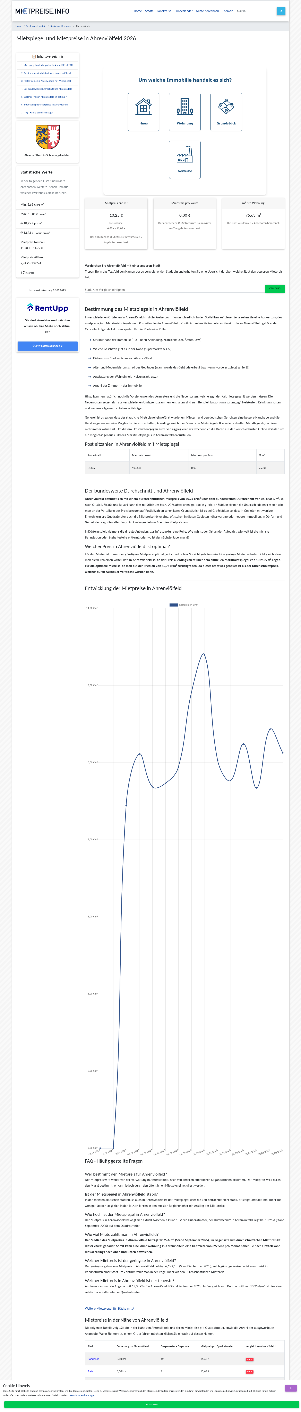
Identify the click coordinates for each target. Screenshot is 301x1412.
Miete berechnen (207, 11)
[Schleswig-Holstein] (47, 137)
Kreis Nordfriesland (61, 26)
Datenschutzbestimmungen (81, 1395)
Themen (227, 11)
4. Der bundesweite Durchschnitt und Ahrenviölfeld (46, 89)
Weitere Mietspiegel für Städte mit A (109, 1308)
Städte (149, 11)
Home (138, 11)
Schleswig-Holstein (36, 26)
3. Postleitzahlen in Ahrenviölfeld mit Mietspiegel (46, 81)
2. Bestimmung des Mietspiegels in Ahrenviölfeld (46, 73)
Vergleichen (275, 288)
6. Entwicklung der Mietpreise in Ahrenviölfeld (44, 105)
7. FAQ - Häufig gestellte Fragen (37, 113)
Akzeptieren (151, 1404)
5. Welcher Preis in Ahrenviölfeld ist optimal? (44, 97)
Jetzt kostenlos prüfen (48, 346)
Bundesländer (183, 11)
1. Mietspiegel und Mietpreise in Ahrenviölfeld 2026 (47, 65)
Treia (90, 1371)
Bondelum (93, 1359)
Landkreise (164, 11)
